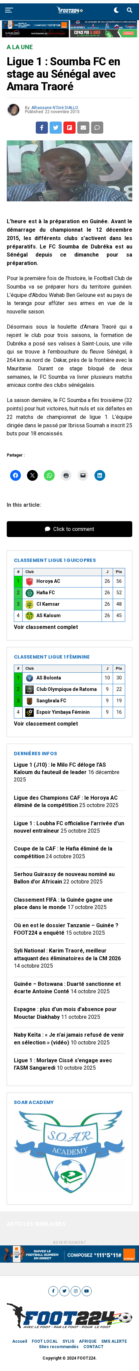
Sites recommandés (59, 1346)
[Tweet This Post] (56, 128)
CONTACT (93, 1346)
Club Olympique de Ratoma (66, 689)
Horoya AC (48, 581)
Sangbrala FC (51, 700)
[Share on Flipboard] (69, 128)
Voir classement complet (46, 627)
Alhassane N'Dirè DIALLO (54, 107)
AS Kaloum (48, 615)
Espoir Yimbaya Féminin (63, 712)
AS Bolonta (48, 677)
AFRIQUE (87, 1341)
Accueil (19, 1341)
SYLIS (68, 1341)
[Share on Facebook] (42, 128)
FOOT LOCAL (45, 1341)
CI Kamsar (48, 604)
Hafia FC (45, 592)
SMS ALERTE (114, 1341)
